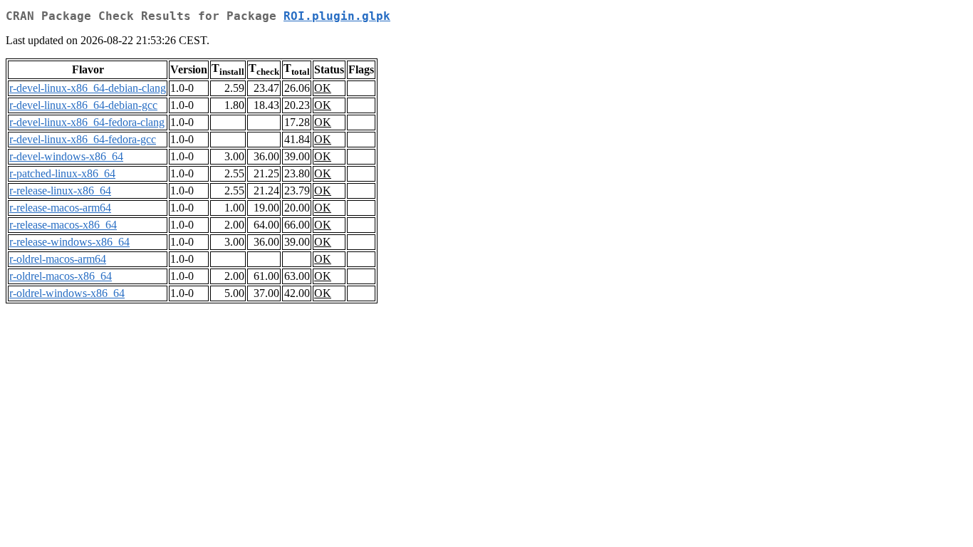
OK (322, 88)
